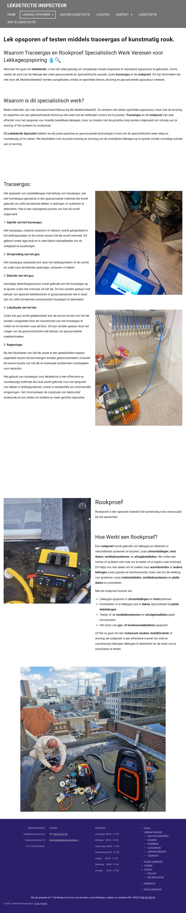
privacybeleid (40, 903)
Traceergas (152, 855)
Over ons (151, 873)
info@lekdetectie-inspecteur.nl (63, 840)
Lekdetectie (149, 883)
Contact (148, 869)
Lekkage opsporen (153, 832)
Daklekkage (153, 843)
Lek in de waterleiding (158, 835)
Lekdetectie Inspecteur (37, 5)
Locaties (148, 865)
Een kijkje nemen (155, 877)
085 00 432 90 (60, 834)
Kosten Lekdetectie (153, 861)
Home (147, 828)
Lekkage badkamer (156, 851)
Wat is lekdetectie (152, 889)
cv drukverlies (154, 847)
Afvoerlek (152, 839)
